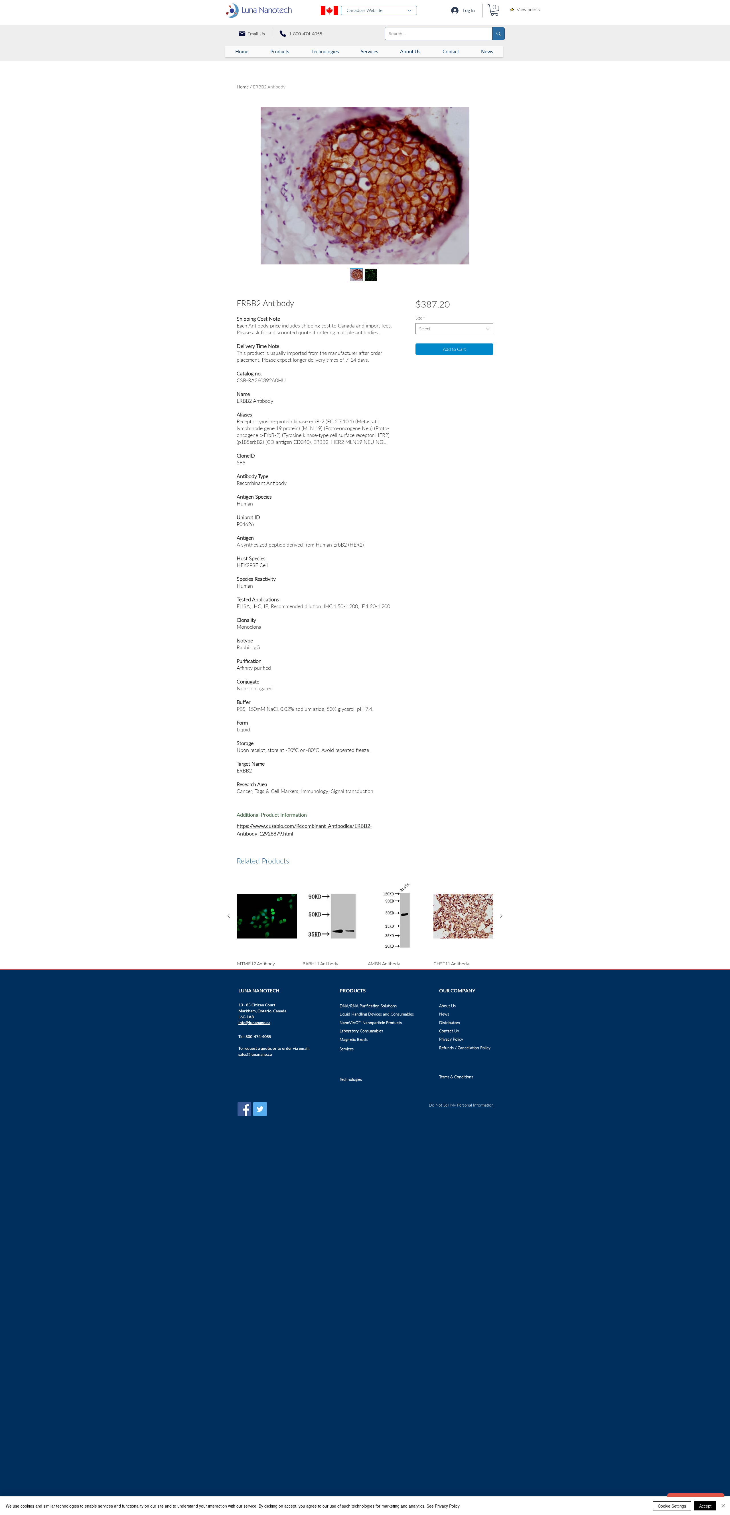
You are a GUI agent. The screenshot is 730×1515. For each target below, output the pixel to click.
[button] (494, 10)
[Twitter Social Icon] (260, 1109)
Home (243, 86)
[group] (365, 925)
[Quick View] (267, 916)
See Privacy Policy (443, 1506)
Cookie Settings (672, 1506)
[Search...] (498, 33)
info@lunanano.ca (254, 1022)
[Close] (723, 1505)
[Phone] (283, 33)
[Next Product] (501, 915)
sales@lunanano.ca (255, 1054)
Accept (705, 1506)
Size (420, 317)
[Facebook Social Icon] (244, 1109)
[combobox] (454, 328)
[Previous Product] (228, 915)
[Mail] (242, 33)
